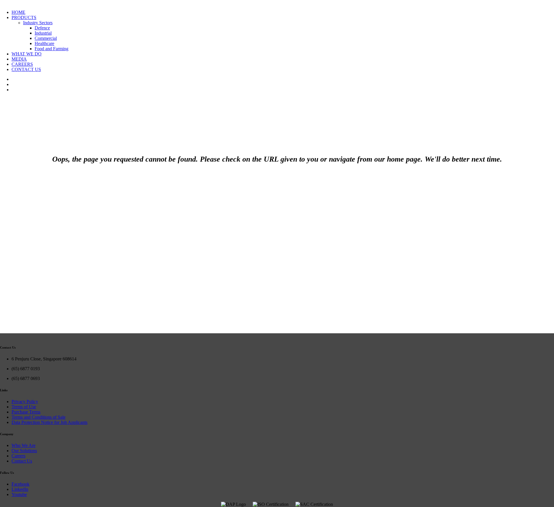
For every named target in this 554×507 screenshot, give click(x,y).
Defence (42, 27)
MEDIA (19, 59)
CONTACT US (26, 69)
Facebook (20, 484)
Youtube (19, 494)
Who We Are (23, 445)
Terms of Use (24, 406)
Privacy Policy (25, 401)
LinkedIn (20, 489)
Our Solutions (24, 450)
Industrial (43, 33)
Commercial (46, 38)
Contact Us (22, 461)
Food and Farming (51, 48)
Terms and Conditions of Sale (38, 417)
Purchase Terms (26, 411)
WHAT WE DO (27, 53)
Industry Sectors (38, 22)
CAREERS (22, 64)
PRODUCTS (24, 17)
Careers (18, 455)
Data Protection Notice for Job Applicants (49, 422)
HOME (18, 12)
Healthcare (44, 43)
